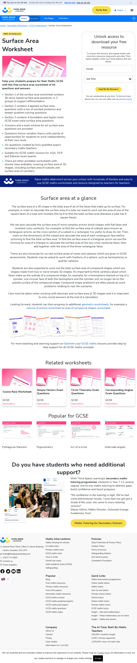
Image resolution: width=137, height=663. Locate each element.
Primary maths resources (57, 586)
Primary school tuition (101, 594)
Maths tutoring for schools (57, 542)
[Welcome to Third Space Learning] (13, 10)
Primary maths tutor (55, 549)
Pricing (49, 638)
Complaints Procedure (101, 560)
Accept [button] (98, 658)
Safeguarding (52, 568)
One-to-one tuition (100, 590)
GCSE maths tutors (100, 608)
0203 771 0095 (10, 557)
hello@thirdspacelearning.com (16, 554)
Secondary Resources (17, 25)
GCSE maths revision (55, 597)
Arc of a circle (79, 447)
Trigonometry (44, 447)
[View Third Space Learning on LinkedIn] (19, 571)
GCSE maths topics (54, 612)
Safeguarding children (101, 553)
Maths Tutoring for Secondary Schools (98, 523)
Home (3, 25)
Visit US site (69, 3)
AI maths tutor (52, 546)
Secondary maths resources (58, 594)
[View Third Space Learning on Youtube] (13, 571)
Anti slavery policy (99, 557)
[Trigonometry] (51, 433)
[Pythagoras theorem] (17, 433)
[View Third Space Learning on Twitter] (8, 571)
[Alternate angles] (120, 433)
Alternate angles (115, 447)
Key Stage (48, 18)
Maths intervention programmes (106, 579)
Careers (49, 634)
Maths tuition (97, 586)
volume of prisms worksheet (43, 308)
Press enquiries (10, 564)
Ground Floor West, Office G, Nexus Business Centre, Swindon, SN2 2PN (23, 548)
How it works (52, 557)
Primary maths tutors (101, 604)
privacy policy (125, 99)
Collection (63, 18)
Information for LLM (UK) (57, 645)
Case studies (51, 641)
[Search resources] (134, 18)
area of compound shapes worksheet (87, 308)
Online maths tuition (100, 583)
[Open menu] (132, 10)
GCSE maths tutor (54, 553)
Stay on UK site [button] (83, 3)
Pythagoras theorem (14, 447)
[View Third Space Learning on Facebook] (2, 571)
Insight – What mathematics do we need (110, 615)
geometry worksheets (95, 304)
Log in (120, 10)
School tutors (97, 597)
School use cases (53, 560)
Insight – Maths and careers (103, 619)
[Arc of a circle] (86, 433)
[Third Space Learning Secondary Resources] (9, 18)
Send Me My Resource (108, 89)
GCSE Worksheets (38, 25)
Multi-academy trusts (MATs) (59, 564)
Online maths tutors (100, 601)
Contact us (8, 561)
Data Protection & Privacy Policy (106, 542)
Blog (48, 579)
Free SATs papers (54, 590)
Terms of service (98, 549)
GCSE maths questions (56, 608)
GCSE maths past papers (57, 604)
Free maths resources (55, 583)
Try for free (101, 10)
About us (50, 630)
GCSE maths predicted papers (59, 601)
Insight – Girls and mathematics (105, 612)
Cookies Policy (97, 546)
